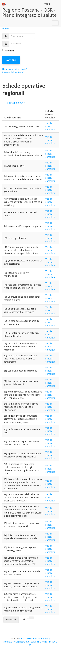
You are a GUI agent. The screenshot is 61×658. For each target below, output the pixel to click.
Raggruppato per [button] (14, 102)
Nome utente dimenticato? (14, 69)
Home (5, 28)
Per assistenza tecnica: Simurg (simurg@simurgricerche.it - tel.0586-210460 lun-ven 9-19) (30, 641)
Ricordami (9, 50)
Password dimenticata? (13, 72)
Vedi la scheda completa (50, 126)
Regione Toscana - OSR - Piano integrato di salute (29, 12)
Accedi (11, 60)
